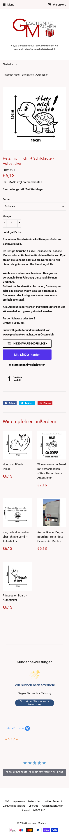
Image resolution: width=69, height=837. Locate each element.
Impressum (19, 801)
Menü (10, 4)
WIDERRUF (39, 810)
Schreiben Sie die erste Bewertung (34, 702)
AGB (7, 801)
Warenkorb (59, 4)
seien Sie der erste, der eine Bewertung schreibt (34, 772)
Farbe (6, 199)
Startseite (8, 64)
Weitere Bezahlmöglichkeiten (27, 364)
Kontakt (26, 810)
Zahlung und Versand (14, 805)
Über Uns (33, 805)
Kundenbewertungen (52, 805)
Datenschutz (34, 801)
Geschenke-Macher (35, 823)
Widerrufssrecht (53, 801)
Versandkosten (32, 182)
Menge (7, 216)
